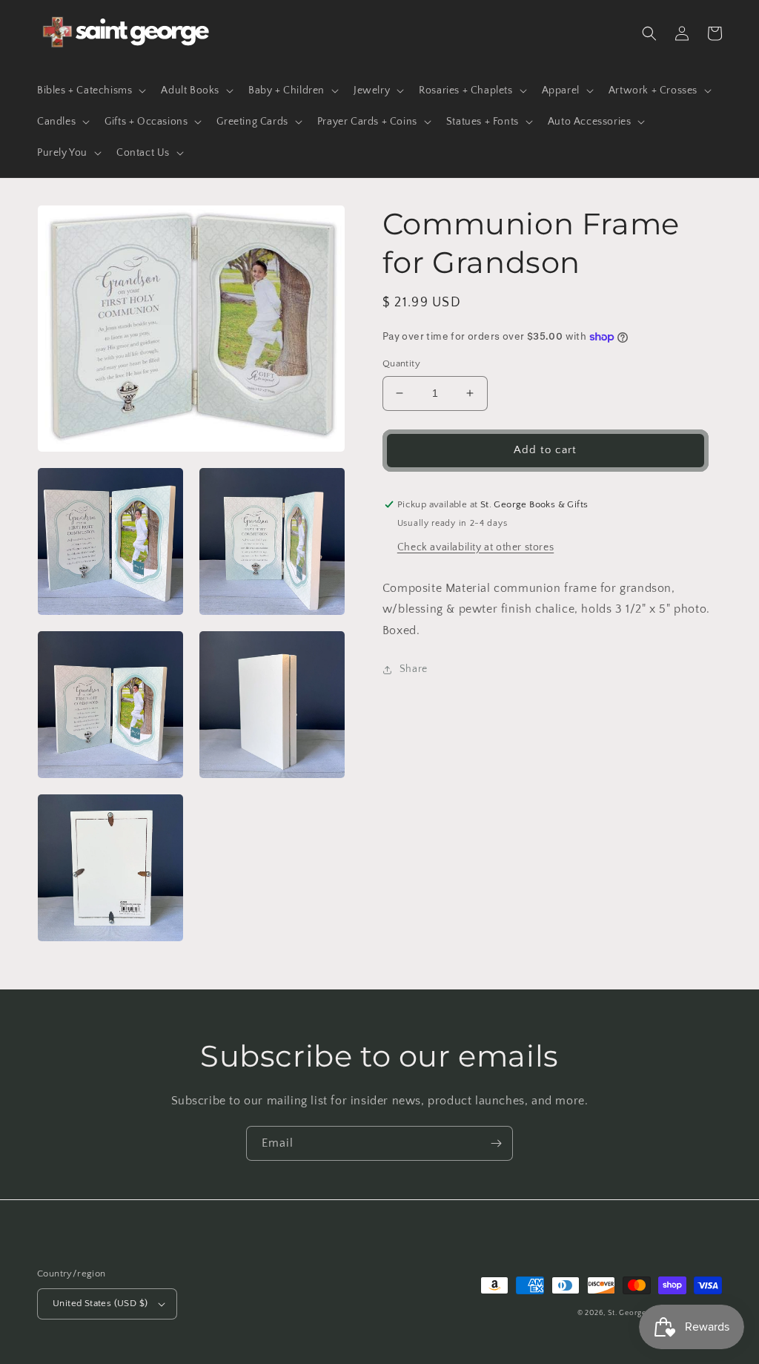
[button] (90, 90)
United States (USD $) (100, 1303)
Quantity (401, 363)
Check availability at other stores (475, 547)
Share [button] (414, 669)
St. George (628, 1313)
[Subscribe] (496, 1143)
